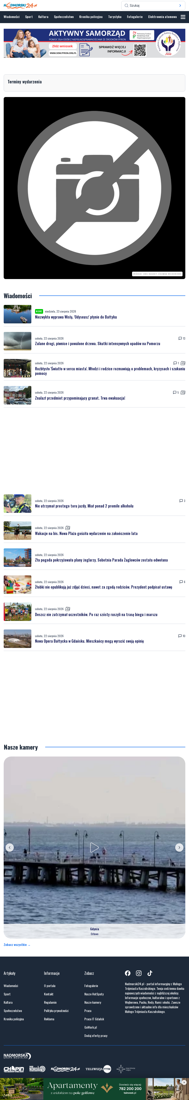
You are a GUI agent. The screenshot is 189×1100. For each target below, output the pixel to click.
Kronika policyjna (91, 16)
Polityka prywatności (56, 1010)
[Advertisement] (94, 451)
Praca (87, 1010)
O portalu (49, 985)
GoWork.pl (90, 1027)
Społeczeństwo (64, 16)
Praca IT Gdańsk (94, 1019)
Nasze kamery (92, 1002)
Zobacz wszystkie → (17, 944)
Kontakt (48, 994)
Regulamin (50, 1002)
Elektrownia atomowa (162, 16)
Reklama (49, 1019)
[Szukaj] (180, 5)
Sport (29, 16)
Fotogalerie (135, 16)
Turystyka (114, 16)
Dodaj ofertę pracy (95, 1035)
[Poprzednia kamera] (10, 847)
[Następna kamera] (179, 847)
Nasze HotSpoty (93, 994)
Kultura (43, 16)
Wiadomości (12, 16)
